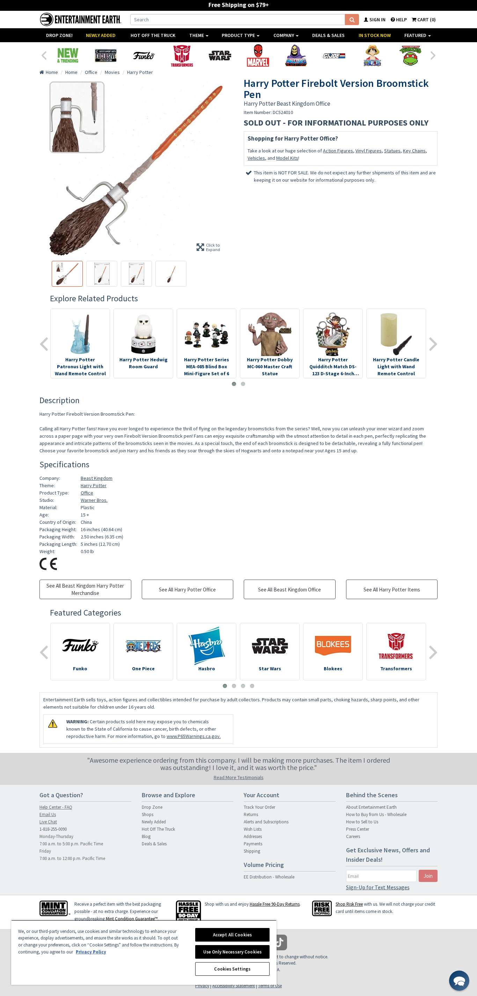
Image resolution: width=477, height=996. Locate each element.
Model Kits (287, 158)
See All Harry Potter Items (392, 589)
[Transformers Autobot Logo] (181, 55)
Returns (251, 814)
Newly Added (101, 35)
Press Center (357, 829)
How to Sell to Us (362, 822)
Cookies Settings (232, 969)
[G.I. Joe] (334, 55)
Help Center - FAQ (55, 807)
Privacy (202, 986)
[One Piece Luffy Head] (372, 55)
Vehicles (256, 158)
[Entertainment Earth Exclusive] (105, 55)
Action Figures (338, 151)
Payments (253, 844)
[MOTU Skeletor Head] (296, 55)
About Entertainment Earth (371, 807)
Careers (353, 836)
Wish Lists (253, 829)
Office (87, 493)
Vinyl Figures (368, 151)
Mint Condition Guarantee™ (131, 919)
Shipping (252, 851)
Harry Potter (94, 485)
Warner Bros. (94, 500)
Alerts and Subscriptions (266, 822)
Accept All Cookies (232, 935)
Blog (146, 836)
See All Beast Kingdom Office (289, 589)
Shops (147, 814)
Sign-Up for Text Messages (378, 887)
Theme (197, 35)
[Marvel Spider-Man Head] (258, 55)
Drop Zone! (59, 35)
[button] (459, 981)
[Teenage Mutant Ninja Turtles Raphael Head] (410, 55)
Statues (392, 151)
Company (284, 35)
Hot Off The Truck (153, 35)
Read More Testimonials (239, 777)
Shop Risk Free (349, 904)
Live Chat (48, 822)
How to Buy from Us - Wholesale (376, 814)
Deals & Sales (328, 35)
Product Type (239, 35)
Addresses (253, 836)
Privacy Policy (91, 952)
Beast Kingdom (96, 478)
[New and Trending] (67, 55)
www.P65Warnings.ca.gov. (194, 736)
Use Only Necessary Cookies (232, 952)
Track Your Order (259, 807)
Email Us (47, 814)
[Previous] (43, 54)
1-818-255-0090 (53, 829)
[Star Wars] (220, 55)
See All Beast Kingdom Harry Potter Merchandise (85, 589)
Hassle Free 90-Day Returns (275, 904)
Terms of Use (270, 986)
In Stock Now (375, 35)
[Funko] (143, 55)
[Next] (433, 54)
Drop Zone (152, 807)
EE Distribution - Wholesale (269, 877)
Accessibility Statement (233, 986)
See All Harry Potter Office (187, 589)
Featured (415, 35)
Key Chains (414, 151)
